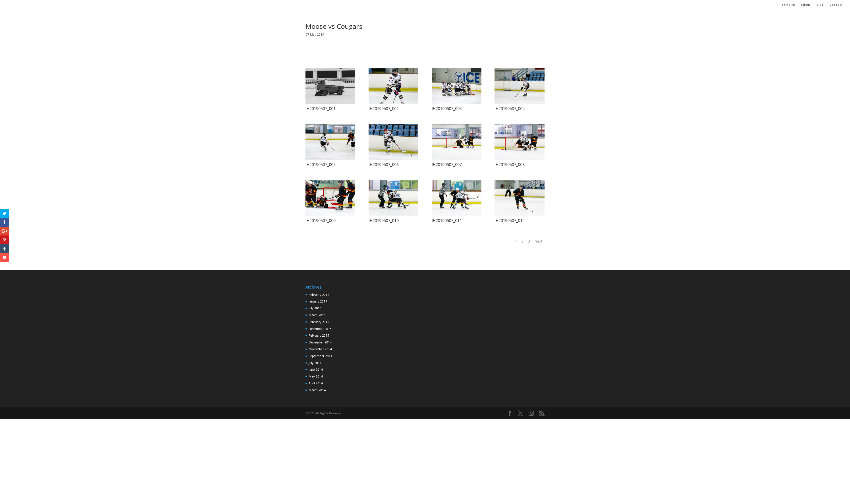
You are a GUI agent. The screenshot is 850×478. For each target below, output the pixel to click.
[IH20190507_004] (519, 102)
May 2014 (316, 376)
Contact (836, 5)
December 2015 (320, 329)
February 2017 (319, 295)
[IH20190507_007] (456, 158)
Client (806, 5)
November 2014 (320, 349)
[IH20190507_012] (519, 214)
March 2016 (317, 315)
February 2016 (319, 322)
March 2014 (317, 390)
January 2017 (318, 301)
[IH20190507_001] (330, 102)
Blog (820, 5)
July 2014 (315, 363)
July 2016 (315, 308)
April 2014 (316, 383)
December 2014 (320, 342)
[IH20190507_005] (330, 158)
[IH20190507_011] (456, 214)
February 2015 (319, 335)
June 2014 (316, 369)
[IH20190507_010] (393, 214)
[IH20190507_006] (393, 158)
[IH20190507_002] (393, 102)
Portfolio (787, 5)
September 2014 (320, 356)
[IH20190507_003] (456, 102)
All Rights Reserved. (329, 413)
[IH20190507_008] (519, 158)
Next (538, 241)
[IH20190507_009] (330, 214)
